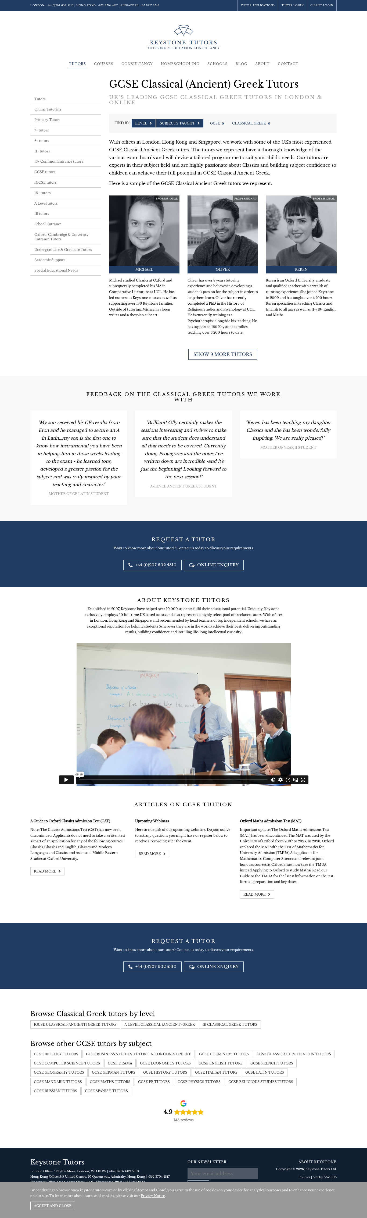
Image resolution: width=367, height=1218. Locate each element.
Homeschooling (180, 64)
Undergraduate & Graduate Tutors (63, 250)
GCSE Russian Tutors (55, 1091)
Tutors (77, 64)
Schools (217, 64)
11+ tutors (42, 151)
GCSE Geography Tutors (59, 1072)
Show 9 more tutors (222, 354)
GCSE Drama (120, 1063)
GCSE (215, 123)
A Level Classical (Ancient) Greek (159, 1025)
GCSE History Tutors (165, 1072)
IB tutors (41, 214)
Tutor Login (293, 5)
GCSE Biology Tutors (56, 1054)
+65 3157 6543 (150, 5)
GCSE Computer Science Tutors (67, 1063)
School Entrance (48, 224)
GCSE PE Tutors (154, 1082)
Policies (304, 1177)
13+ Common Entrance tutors (58, 161)
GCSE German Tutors (113, 1072)
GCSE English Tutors (221, 1063)
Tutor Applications (258, 5)
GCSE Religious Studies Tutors (260, 1082)
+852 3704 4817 (108, 5)
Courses (103, 64)
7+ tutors (41, 130)
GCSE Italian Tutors (216, 1072)
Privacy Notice (153, 1196)
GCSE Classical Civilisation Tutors (294, 1054)
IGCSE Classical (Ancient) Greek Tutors (75, 1025)
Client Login (321, 5)
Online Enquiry (217, 564)
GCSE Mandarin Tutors (58, 1082)
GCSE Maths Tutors (110, 1082)
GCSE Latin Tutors (264, 1072)
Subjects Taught (178, 123)
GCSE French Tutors (271, 1063)
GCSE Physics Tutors (199, 1082)
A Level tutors (45, 203)
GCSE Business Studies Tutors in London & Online (138, 1054)
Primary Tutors (47, 120)
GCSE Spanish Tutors (106, 1091)
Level (141, 123)
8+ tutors (41, 141)
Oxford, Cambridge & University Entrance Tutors (61, 237)
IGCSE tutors (45, 182)
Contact (288, 64)
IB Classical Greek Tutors (230, 1025)
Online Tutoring (47, 109)
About (262, 64)
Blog (241, 64)
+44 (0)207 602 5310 (60, 5)
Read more (45, 871)
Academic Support (49, 260)
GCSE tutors (44, 172)
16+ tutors (42, 193)
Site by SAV (321, 1177)
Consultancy (137, 64)
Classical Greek (249, 123)
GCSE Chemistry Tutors (224, 1054)
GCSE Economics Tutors (165, 1063)
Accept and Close (52, 1206)
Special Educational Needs (56, 270)
